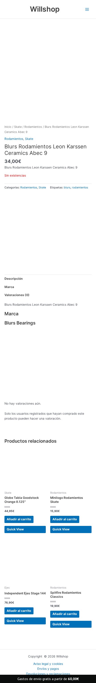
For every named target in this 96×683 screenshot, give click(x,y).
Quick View (15, 529)
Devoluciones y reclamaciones (48, 674)
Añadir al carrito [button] (19, 519)
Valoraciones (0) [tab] (16, 295)
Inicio (7, 126)
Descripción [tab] (13, 278)
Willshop (45, 9)
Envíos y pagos (48, 668)
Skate (18, 126)
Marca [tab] (9, 287)
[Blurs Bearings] (37, 229)
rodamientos (80, 187)
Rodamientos (33, 126)
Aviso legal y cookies (48, 664)
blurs (67, 187)
